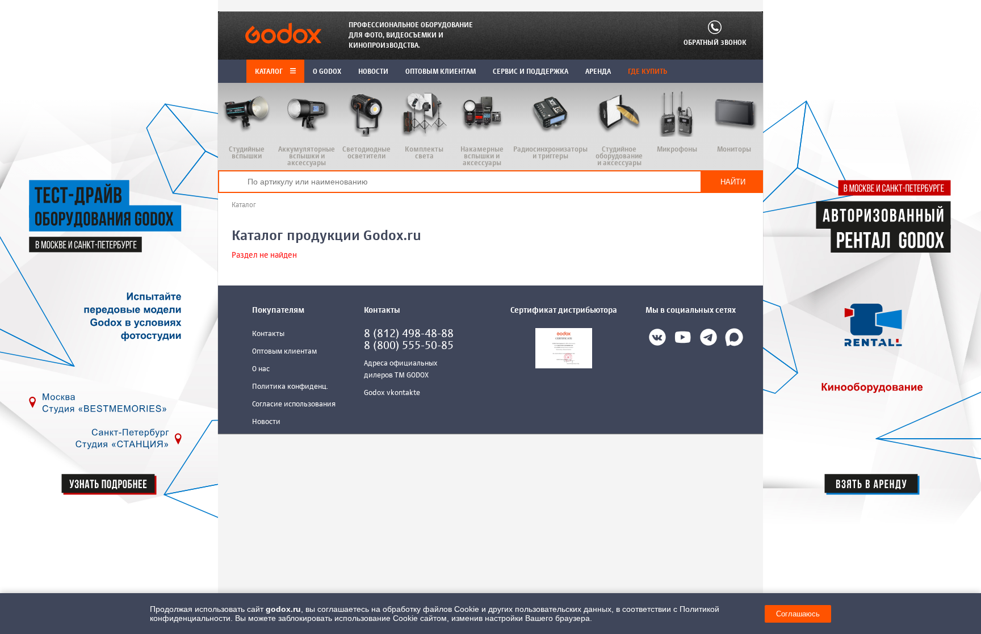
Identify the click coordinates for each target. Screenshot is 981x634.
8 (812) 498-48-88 (409, 334)
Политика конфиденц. (290, 387)
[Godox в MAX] (734, 339)
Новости (266, 422)
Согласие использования (294, 404)
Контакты (268, 334)
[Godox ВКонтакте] (657, 339)
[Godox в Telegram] (708, 339)
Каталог (269, 72)
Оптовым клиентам (284, 351)
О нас (261, 369)
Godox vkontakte (392, 393)
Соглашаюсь (798, 614)
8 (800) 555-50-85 (409, 346)
